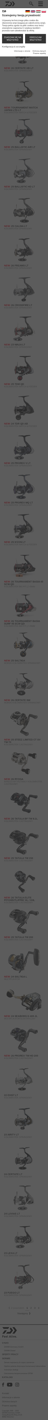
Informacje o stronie (22, 51)
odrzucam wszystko (35, 38)
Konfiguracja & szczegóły (13, 47)
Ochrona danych (39, 51)
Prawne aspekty (39, 53)
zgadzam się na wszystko (12, 38)
